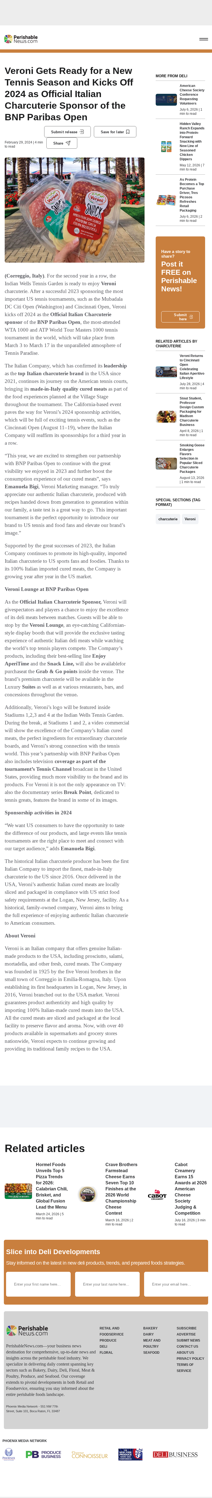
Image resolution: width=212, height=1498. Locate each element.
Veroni (190, 519)
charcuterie (167, 519)
